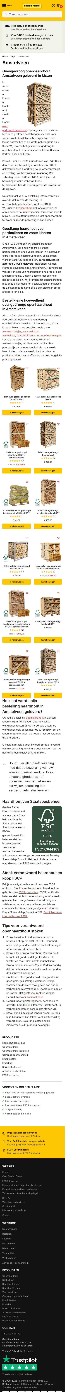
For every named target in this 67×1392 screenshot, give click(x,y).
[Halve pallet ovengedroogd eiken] (48, 379)
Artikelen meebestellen (14, 1071)
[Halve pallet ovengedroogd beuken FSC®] (48, 603)
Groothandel (8, 1206)
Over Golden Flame (12, 1176)
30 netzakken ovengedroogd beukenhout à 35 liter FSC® (16, 511)
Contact (6, 1215)
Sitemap (26, 1384)
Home (5, 56)
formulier (28, 1351)
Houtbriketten (9, 1059)
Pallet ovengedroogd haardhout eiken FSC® (48, 680)
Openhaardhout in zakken (15, 1050)
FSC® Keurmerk (10, 1181)
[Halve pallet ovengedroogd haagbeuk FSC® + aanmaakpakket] (16, 661)
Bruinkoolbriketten (11, 1067)
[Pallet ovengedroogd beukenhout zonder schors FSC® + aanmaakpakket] (16, 603)
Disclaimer (38, 1384)
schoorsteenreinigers (49, 335)
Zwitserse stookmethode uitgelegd (20, 1193)
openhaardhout (35, 717)
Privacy (49, 1384)
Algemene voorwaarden (25, 1387)
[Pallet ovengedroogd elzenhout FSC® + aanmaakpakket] (16, 434)
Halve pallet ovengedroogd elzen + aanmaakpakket (48, 567)
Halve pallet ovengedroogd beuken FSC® (48, 622)
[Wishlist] (27, 368)
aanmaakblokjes (11, 331)
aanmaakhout (31, 331)
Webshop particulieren (13, 1202)
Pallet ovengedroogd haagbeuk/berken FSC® (48, 511)
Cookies (7, 1387)
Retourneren (8, 1243)
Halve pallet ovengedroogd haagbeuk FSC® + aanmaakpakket (16, 682)
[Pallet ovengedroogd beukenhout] (48, 434)
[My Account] (53, 6)
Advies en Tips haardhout (15, 1262)
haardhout (26, 208)
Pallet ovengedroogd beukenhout (48, 453)
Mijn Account (9, 1248)
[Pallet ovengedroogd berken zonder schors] (16, 379)
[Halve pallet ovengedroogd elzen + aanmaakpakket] (48, 548)
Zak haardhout (9, 1292)
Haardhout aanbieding (13, 1042)
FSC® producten (28, 892)
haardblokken (25, 335)
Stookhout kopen (11, 1288)
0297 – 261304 (14, 1333)
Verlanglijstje (8, 1253)
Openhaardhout (10, 1047)
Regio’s (6, 1198)
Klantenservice (9, 1229)
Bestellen (7, 1233)
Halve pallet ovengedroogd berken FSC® (16, 567)
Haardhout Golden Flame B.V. (33, 1380)
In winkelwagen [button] (17, 412)
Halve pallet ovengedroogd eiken (48, 398)
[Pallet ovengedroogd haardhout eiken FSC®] (48, 661)
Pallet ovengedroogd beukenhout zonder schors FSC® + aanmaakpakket (16, 624)
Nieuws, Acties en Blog (14, 1210)
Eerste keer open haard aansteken (19, 1189)
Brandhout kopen (11, 1284)
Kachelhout (8, 1280)
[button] (58, 5)
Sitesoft (16, 1384)
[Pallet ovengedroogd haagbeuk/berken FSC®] (48, 492)
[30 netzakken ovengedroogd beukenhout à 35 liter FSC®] (16, 492)
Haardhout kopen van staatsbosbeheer (22, 1185)
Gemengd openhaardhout (15, 1054)
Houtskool (7, 1063)
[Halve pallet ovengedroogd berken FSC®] (16, 548)
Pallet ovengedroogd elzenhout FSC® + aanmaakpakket (16, 455)
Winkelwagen (9, 1258)
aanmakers (8, 335)
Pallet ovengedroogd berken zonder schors (16, 398)
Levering (6, 1238)
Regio (12, 56)
